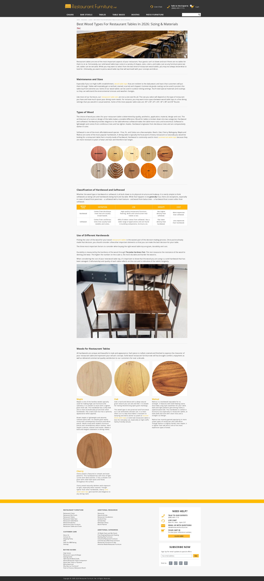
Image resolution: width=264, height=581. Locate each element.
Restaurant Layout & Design (72, 555)
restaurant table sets (109, 97)
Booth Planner (102, 524)
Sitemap (66, 544)
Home (78, 19)
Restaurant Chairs (69, 513)
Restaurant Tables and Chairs (72, 526)
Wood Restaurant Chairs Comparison (75, 560)
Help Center (67, 553)
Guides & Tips (102, 519)
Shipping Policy (68, 539)
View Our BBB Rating (69, 542)
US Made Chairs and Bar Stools (107, 533)
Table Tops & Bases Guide (71, 559)
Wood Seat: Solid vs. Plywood (72, 562)
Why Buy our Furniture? (71, 566)
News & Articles (102, 515)
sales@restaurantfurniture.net (177, 527)
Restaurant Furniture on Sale (107, 542)
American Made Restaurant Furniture (109, 544)
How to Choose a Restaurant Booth (74, 568)
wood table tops (120, 84)
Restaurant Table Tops (70, 519)
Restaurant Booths (69, 523)
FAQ (64, 541)
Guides (90, 19)
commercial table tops (167, 137)
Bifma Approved (68, 564)
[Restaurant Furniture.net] (91, 6)
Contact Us (66, 537)
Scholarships (102, 521)
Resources (84, 19)
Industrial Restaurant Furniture (108, 539)
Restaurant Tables (69, 517)
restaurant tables (119, 240)
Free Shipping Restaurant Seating (108, 535)
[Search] (199, 15)
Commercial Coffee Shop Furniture (109, 541)
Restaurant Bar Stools (70, 515)
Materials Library (103, 523)
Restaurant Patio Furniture (71, 524)
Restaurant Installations (105, 517)
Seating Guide (67, 557)
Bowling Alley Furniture (105, 537)
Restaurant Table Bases (70, 521)
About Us (66, 535)
